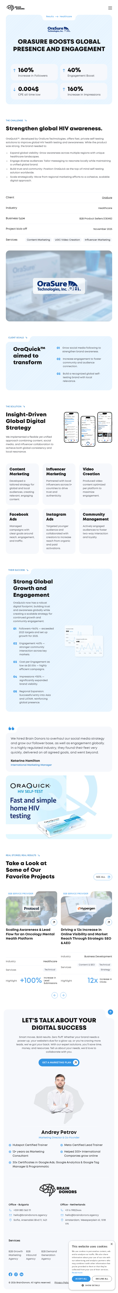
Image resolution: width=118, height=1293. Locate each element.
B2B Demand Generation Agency (49, 1255)
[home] (15, 8)
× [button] (111, 1244)
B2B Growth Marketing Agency (16, 1255)
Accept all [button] (81, 1278)
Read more (77, 1273)
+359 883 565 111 (22, 1210)
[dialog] (92, 1265)
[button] (109, 8)
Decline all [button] (102, 1278)
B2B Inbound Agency (31, 1255)
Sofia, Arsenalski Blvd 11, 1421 (30, 1220)
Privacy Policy (62, 1283)
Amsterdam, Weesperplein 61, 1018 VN (85, 1222)
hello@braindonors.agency (30, 1215)
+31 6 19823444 (73, 1210)
